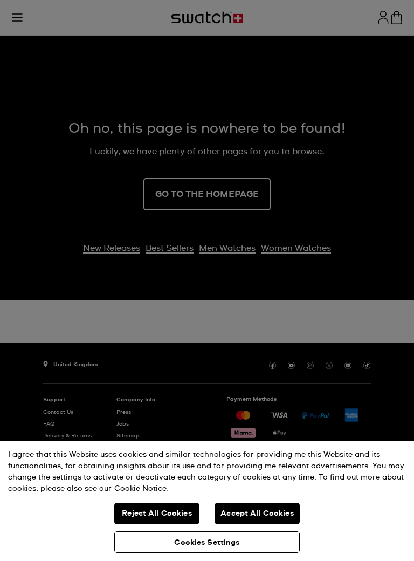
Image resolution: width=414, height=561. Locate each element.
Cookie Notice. (141, 488)
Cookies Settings (206, 542)
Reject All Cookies (157, 513)
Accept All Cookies (257, 513)
